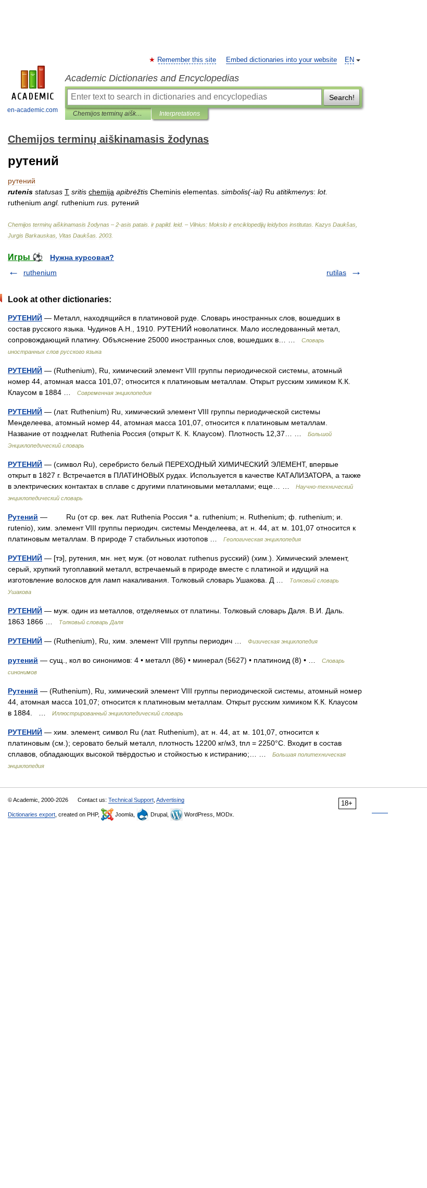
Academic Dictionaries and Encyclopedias (152, 78)
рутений (23, 660)
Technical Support (131, 800)
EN (349, 60)
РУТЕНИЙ (25, 318)
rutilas (336, 272)
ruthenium (40, 272)
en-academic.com (32, 110)
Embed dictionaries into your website (281, 60)
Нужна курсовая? (82, 257)
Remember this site (187, 60)
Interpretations (179, 113)
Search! (342, 97)
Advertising (170, 800)
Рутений (23, 517)
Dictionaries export (31, 814)
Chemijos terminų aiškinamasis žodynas (108, 113)
